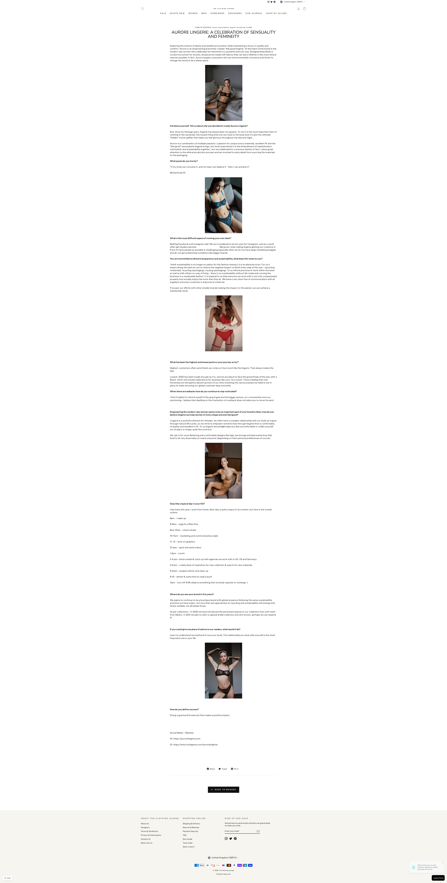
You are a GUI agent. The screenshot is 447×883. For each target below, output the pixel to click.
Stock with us (146, 843)
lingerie (232, 27)
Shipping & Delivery (191, 823)
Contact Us (146, 839)
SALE (163, 13)
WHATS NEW (177, 13)
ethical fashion (223, 27)
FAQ (184, 835)
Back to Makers (225, 789)
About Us (145, 823)
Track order (188, 843)
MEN (204, 13)
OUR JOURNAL (254, 13)
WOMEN (193, 13)
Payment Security (190, 831)
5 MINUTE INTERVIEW (203, 27)
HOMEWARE (217, 13)
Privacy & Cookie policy (151, 835)
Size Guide (187, 839)
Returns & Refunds (191, 827)
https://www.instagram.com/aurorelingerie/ (195, 744)
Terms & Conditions (149, 831)
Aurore (214, 27)
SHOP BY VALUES (276, 13)
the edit (239, 27)
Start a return (189, 847)
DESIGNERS (235, 13)
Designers (145, 827)
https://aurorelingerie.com (186, 738)
